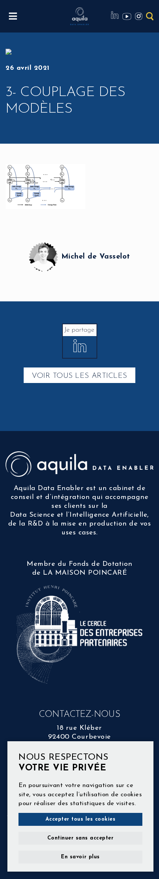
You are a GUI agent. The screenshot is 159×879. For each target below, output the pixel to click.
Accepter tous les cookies (80, 819)
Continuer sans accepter (80, 838)
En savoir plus (80, 857)
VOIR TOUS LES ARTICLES (79, 376)
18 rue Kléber (79, 728)
